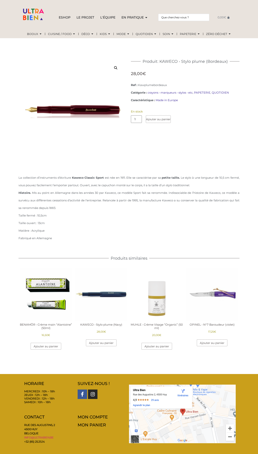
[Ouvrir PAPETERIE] (198, 34)
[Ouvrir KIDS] (109, 34)
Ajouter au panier (158, 119)
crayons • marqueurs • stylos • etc (170, 92)
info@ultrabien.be (38, 437)
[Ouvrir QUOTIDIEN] (155, 34)
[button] (115, 67)
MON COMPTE (93, 417)
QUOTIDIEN (220, 92)
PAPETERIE (202, 92)
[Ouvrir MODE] (128, 34)
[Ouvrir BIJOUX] (40, 34)
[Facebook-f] (82, 394)
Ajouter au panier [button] (46, 346)
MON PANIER (92, 425)
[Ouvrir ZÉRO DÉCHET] (229, 34)
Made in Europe (167, 100)
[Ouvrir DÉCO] (92, 34)
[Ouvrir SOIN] (172, 34)
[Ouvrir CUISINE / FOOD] (74, 34)
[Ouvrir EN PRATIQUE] (146, 17)
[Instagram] (92, 394)
